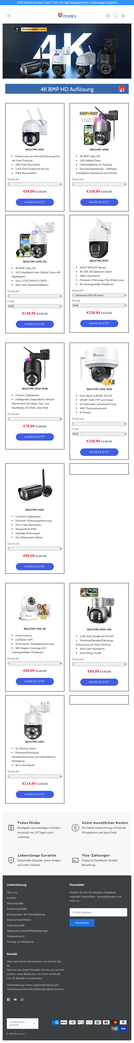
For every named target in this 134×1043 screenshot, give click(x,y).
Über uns (12, 892)
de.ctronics (19, 1033)
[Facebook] (8, 999)
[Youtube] (15, 999)
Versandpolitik (15, 903)
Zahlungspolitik (16, 925)
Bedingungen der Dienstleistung (26, 914)
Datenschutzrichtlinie (19, 920)
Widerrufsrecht (15, 936)
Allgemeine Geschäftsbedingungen (27, 931)
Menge (76, 301)
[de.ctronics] (67, 16)
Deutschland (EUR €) (17, 1023)
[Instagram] (22, 999)
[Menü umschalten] (10, 16)
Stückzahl (13, 179)
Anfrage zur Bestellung (20, 941)
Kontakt (11, 898)
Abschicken (82, 922)
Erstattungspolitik (17, 909)
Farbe (10, 301)
